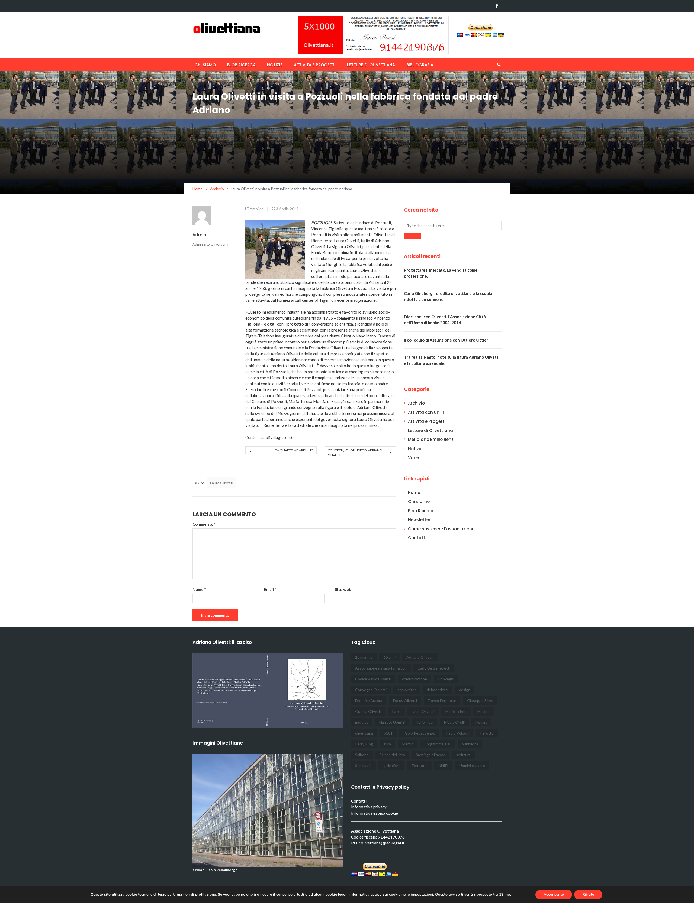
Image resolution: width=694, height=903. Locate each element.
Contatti (417, 538)
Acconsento (554, 894)
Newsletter (419, 519)
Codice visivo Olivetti (373, 679)
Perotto (487, 733)
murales (361, 722)
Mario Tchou (456, 711)
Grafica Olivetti (368, 711)
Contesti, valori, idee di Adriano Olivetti (355, 452)
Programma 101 (437, 744)
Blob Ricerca (241, 65)
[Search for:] (453, 225)
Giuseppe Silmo (480, 700)
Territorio (419, 765)
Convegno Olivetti (371, 689)
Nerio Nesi (424, 722)
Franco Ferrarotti (442, 700)
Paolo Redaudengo (419, 733)
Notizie (274, 65)
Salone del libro (392, 754)
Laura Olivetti (221, 482)
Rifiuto (588, 894)
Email (270, 589)
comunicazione (414, 679)
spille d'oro (391, 765)
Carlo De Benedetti (433, 668)
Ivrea (396, 711)
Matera (483, 711)
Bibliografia (419, 65)
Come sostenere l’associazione (441, 529)
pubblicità (470, 744)
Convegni (446, 679)
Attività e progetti (315, 65)
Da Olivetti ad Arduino (294, 450)
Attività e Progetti (427, 421)
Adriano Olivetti (419, 657)
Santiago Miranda (430, 754)
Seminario (363, 765)
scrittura (463, 754)
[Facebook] (497, 6)
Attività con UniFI (426, 412)
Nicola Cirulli (454, 722)
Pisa (387, 744)
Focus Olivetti (405, 700)
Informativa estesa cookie (374, 813)
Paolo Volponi (457, 733)
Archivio (257, 208)
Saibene (362, 754)
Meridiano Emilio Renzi (431, 439)
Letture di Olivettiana (371, 65)
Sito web (343, 589)
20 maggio (363, 657)
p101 (388, 733)
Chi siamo (205, 65)
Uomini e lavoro (472, 765)
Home (414, 492)
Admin (199, 235)
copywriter (406, 689)
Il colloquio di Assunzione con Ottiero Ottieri (446, 339)
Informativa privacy (369, 806)
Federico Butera (368, 700)
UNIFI (443, 765)
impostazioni (422, 894)
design (464, 689)
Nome (199, 589)
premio (407, 744)
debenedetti (437, 689)
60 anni (389, 657)
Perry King (364, 744)
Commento (204, 524)
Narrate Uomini (392, 722)
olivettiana (364, 733)
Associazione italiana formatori (381, 668)
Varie (413, 457)
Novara (481, 722)
